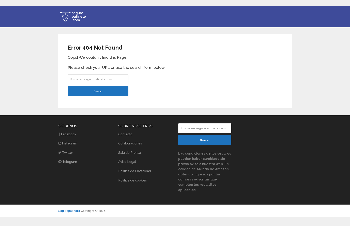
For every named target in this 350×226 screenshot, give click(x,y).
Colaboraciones (130, 143)
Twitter (67, 153)
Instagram (69, 143)
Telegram (69, 162)
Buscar (98, 91)
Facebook (68, 134)
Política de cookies (132, 180)
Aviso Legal (127, 162)
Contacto (125, 134)
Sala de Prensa (129, 153)
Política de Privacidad (134, 171)
